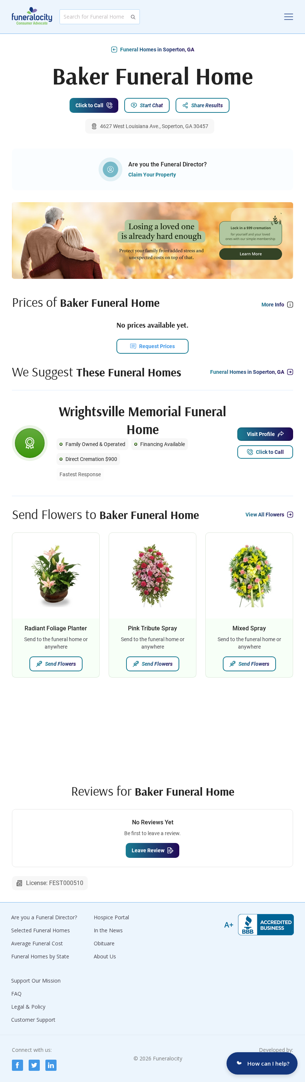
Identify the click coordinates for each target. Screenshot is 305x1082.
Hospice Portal (111, 917)
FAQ (16, 993)
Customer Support (33, 1019)
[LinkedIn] (51, 1065)
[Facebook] (17, 1065)
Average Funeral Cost (37, 943)
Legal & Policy (28, 1006)
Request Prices (157, 346)
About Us (105, 956)
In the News (108, 930)
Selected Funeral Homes (40, 930)
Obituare (104, 943)
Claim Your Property (152, 175)
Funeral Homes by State (40, 956)
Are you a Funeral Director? (44, 917)
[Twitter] (34, 1065)
